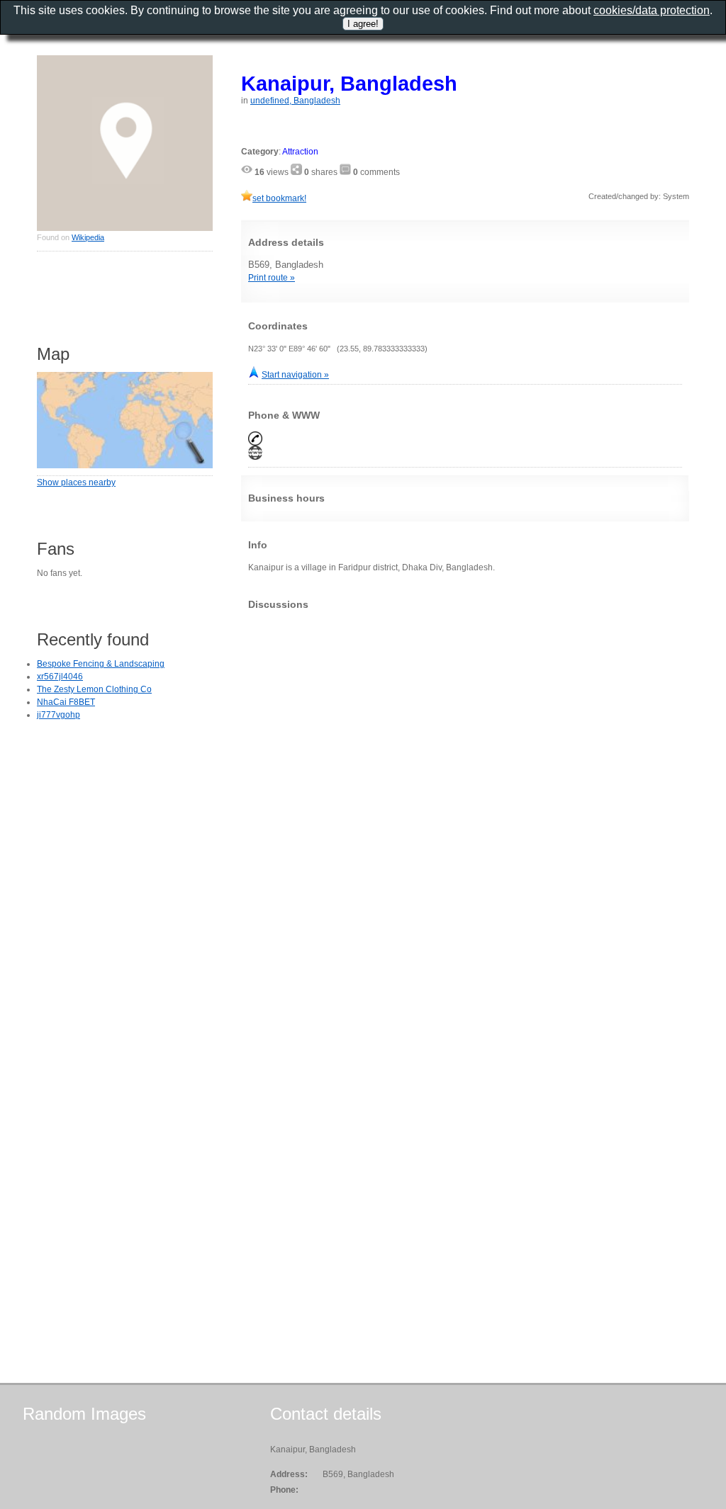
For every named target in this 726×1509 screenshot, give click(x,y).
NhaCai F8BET (66, 702)
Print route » (271, 278)
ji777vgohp (58, 715)
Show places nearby (76, 482)
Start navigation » (295, 375)
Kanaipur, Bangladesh (349, 83)
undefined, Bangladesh (295, 101)
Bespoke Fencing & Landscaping (100, 664)
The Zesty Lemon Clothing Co (94, 689)
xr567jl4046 (60, 677)
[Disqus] (465, 798)
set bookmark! (279, 198)
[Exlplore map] (125, 465)
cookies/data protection (651, 10)
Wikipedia (88, 237)
